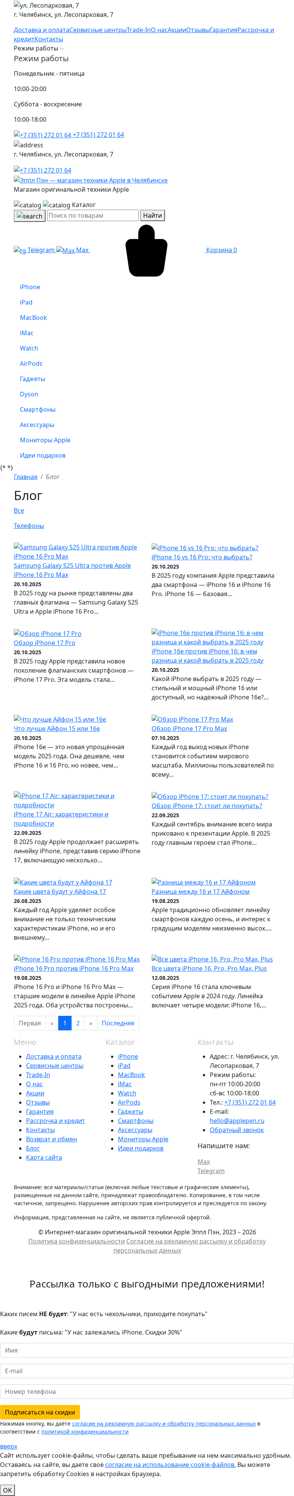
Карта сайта (44, 1157)
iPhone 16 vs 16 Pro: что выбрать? (202, 557)
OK (7, 1490)
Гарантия (40, 1111)
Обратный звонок (237, 1130)
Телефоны (29, 525)
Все (19, 510)
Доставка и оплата (54, 1056)
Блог (33, 1148)
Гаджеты (130, 1111)
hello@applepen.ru (237, 1120)
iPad (124, 1065)
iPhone (128, 1056)
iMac (125, 1084)
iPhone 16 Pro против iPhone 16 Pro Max (74, 968)
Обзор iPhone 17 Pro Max (189, 728)
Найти (152, 215)
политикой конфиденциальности (85, 1431)
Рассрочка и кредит (55, 1120)
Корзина (221, 250)
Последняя (118, 1023)
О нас (34, 1084)
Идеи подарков (140, 1148)
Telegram (41, 250)
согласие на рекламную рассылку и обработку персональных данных (164, 1423)
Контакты (40, 1130)
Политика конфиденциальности (76, 1241)
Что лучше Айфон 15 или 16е (57, 728)
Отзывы (38, 1102)
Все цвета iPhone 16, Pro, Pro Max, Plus (209, 968)
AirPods (129, 1102)
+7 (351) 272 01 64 (97, 134)
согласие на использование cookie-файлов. (170, 1464)
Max (82, 250)
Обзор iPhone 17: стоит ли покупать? (207, 806)
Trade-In (38, 1075)
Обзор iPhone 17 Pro (44, 643)
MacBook (131, 1075)
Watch (127, 1093)
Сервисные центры (54, 1065)
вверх (8, 1446)
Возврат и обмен (51, 1139)
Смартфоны (136, 1120)
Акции (35, 1093)
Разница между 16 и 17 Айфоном (201, 891)
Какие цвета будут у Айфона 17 (60, 891)
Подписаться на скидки (40, 1412)
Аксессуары (135, 1130)
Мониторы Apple (143, 1139)
